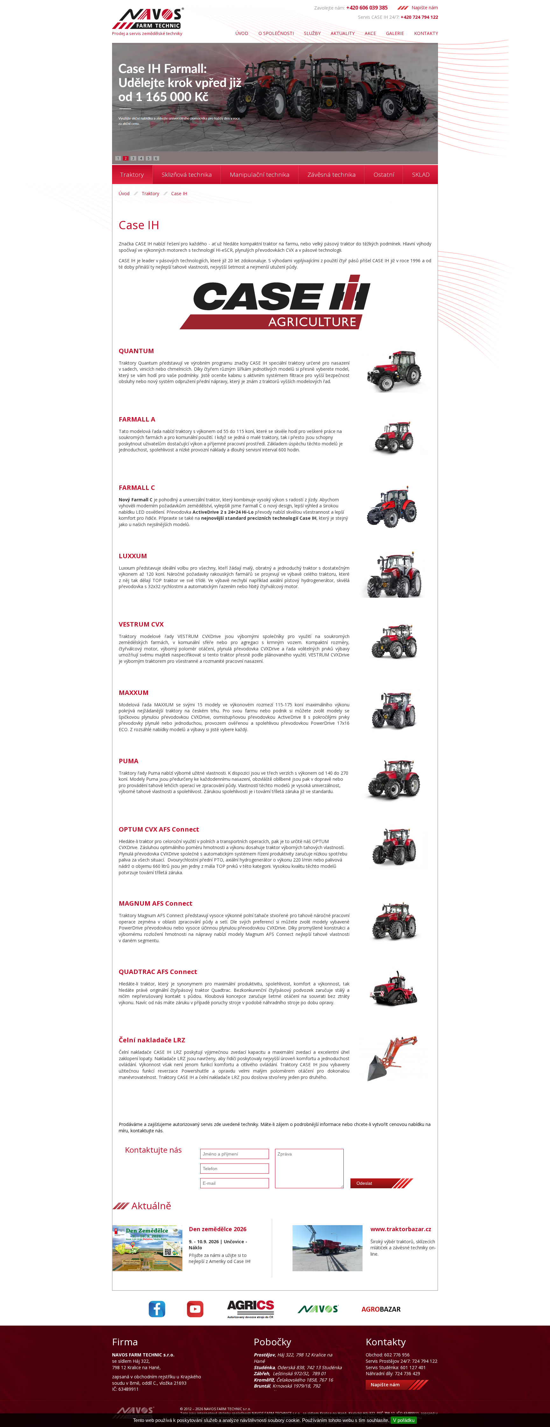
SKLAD (421, 174)
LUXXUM (133, 556)
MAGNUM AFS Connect (156, 903)
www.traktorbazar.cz (400, 1229)
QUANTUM (136, 350)
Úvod (242, 33)
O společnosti (276, 33)
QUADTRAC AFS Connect (158, 971)
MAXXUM (134, 692)
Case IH (179, 193)
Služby (312, 33)
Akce (370, 33)
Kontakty (426, 33)
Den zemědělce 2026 (217, 1229)
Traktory (132, 174)
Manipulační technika (260, 174)
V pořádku (403, 1420)
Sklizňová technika (187, 174)
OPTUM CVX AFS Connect (159, 829)
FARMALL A (137, 419)
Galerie (395, 33)
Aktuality (343, 33)
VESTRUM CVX (141, 624)
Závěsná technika (331, 174)
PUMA (128, 761)
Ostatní (384, 174)
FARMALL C (137, 487)
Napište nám (425, 7)
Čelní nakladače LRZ (152, 1040)
